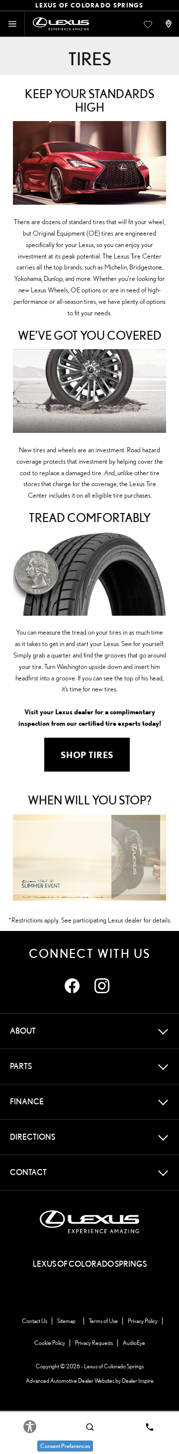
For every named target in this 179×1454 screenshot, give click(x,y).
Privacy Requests (94, 1342)
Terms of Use (103, 1320)
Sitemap (66, 1320)
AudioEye (134, 1342)
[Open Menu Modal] (12, 23)
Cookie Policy (49, 1342)
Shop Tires (87, 754)
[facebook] (72, 985)
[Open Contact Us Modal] (169, 23)
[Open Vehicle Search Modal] (89, 1427)
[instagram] (102, 985)
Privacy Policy (143, 1320)
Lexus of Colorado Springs (114, 1366)
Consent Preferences (65, 1446)
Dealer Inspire (138, 1380)
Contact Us (34, 1320)
